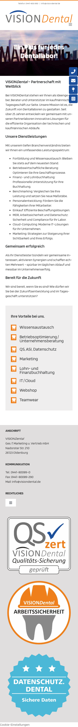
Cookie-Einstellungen (15, 724)
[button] (39, 327)
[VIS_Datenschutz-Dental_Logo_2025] (39, 655)
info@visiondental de (50, 3)
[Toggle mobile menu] (71, 24)
